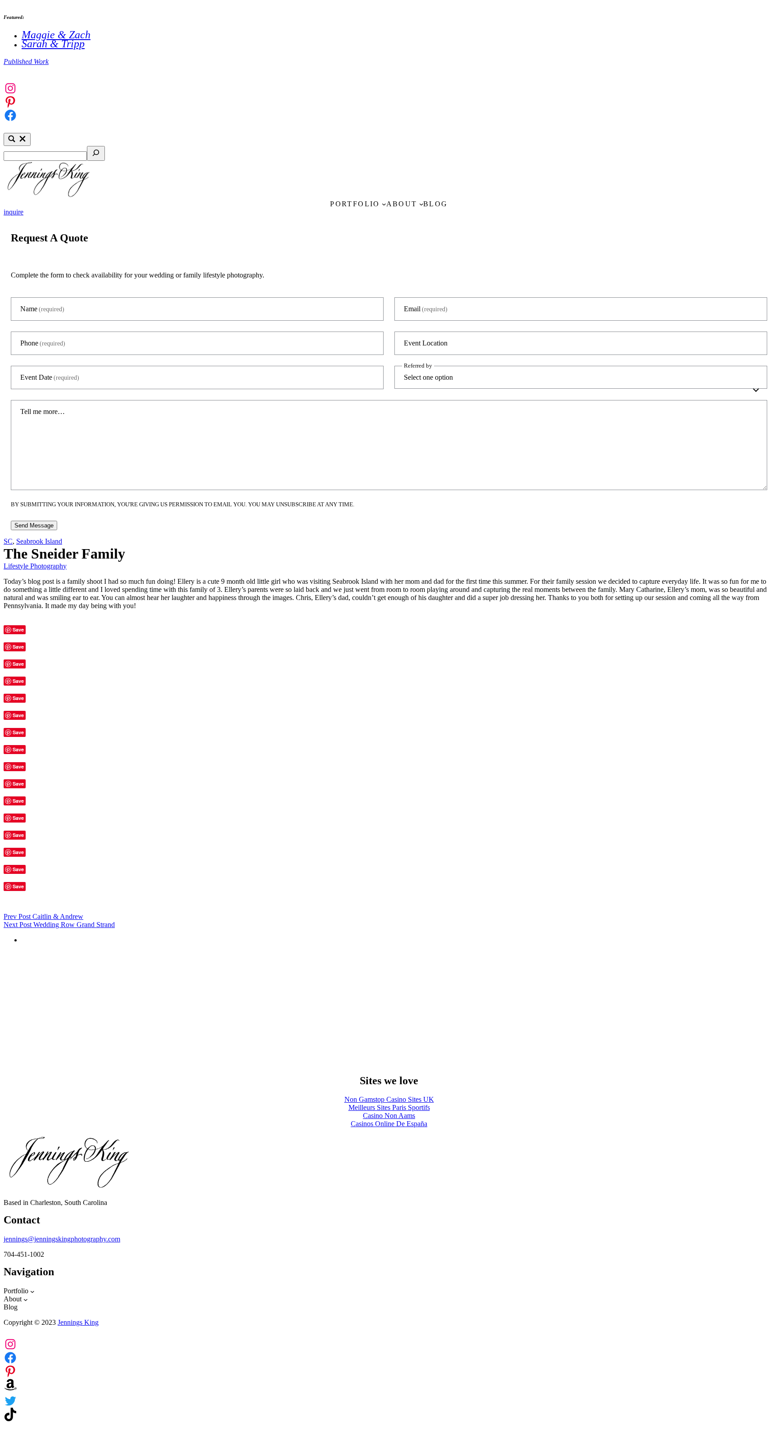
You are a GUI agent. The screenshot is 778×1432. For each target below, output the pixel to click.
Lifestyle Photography (35, 566)
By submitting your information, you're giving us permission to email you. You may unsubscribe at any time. (182, 504)
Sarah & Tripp (53, 44)
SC (8, 541)
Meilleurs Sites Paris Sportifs (389, 1107)
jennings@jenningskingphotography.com (62, 1239)
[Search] (96, 153)
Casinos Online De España (389, 1123)
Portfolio (355, 204)
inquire (13, 212)
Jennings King (78, 1322)
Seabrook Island (39, 541)
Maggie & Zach (56, 35)
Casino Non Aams (389, 1115)
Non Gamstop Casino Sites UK (389, 1099)
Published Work (26, 61)
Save (18, 629)
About (401, 204)
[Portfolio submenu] (384, 204)
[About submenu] (421, 204)
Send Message (34, 525)
